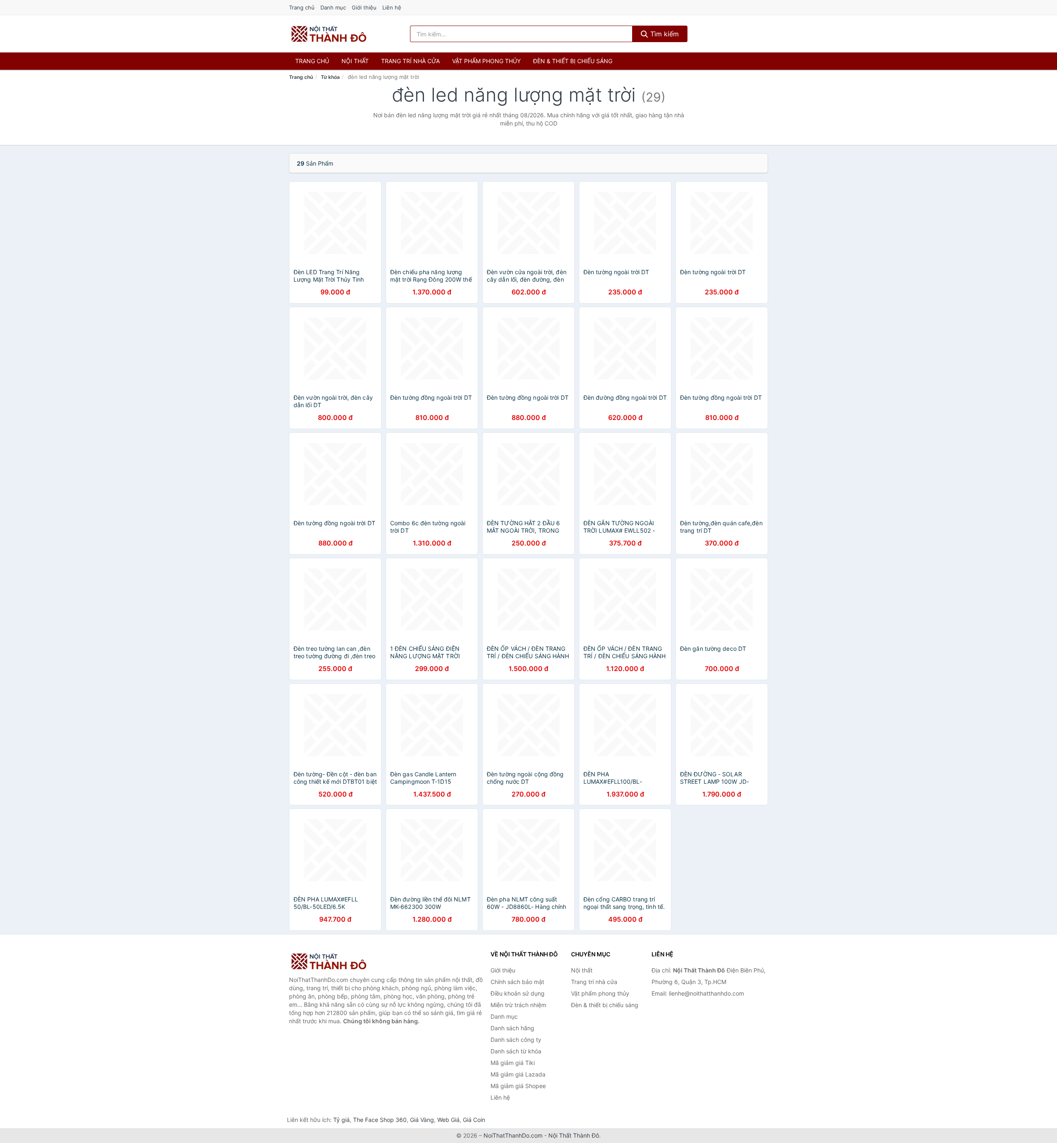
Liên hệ (391, 7)
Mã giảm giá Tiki (513, 1062)
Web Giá (448, 1119)
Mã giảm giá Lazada (518, 1074)
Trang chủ (302, 7)
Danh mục (333, 7)
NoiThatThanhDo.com (513, 1135)
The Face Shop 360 (380, 1119)
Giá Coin (474, 1119)
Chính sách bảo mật (517, 981)
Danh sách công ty (516, 1039)
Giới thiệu (364, 7)
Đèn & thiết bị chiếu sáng (572, 60)
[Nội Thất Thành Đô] (330, 961)
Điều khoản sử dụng (518, 993)
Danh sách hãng (512, 1028)
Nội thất (355, 60)
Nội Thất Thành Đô (573, 1135)
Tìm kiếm (663, 34)
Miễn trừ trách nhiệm (518, 1004)
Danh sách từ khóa (516, 1051)
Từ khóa (330, 77)
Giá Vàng (422, 1119)
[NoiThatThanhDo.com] (329, 34)
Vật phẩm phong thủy (486, 60)
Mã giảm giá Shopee (518, 1085)
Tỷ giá (341, 1119)
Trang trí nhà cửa (410, 60)
